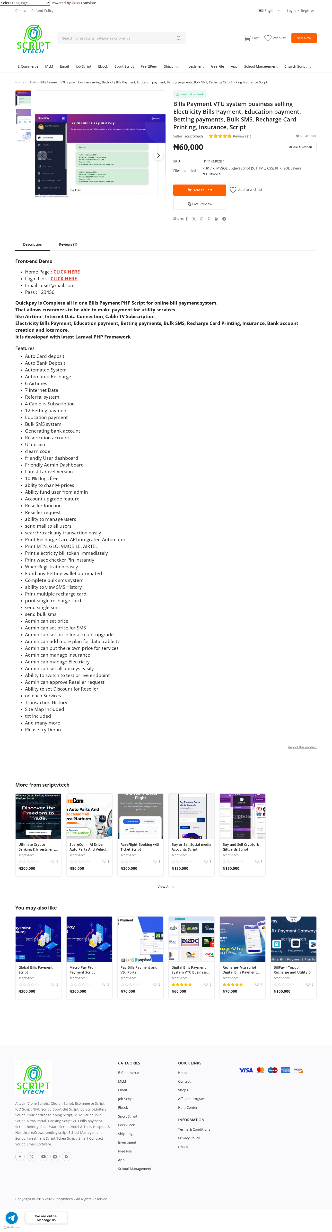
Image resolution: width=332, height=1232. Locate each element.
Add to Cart (203, 190)
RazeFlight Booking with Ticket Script (140, 847)
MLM (49, 66)
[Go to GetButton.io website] (11, 1227)
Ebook (103, 66)
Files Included (184, 170)
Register (307, 10)
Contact (21, 10)
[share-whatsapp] (201, 219)
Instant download (191, 94)
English (271, 10)
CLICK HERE (66, 272)
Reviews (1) (242, 136)
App (234, 66)
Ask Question (302, 147)
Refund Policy (42, 10)
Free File (217, 66)
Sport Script (124, 66)
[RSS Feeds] (66, 1156)
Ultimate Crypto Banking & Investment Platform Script (36, 849)
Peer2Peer (149, 66)
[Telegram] (55, 1156)
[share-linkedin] (216, 219)
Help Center (188, 1107)
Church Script (295, 66)
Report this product (302, 747)
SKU (176, 161)
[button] (158, 155)
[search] (179, 38)
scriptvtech (193, 136)
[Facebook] (20, 1156)
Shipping (171, 66)
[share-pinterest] (209, 219)
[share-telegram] (224, 219)
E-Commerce (28, 66)
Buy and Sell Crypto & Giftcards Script (241, 847)
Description (32, 244)
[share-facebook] (186, 219)
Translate (88, 2)
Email (64, 66)
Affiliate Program (191, 1098)
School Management (261, 66)
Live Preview (202, 204)
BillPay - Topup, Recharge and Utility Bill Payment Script (294, 972)
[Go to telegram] (12, 1218)
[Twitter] (31, 1156)
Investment (194, 66)
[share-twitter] (194, 219)
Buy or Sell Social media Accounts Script (191, 847)
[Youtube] (43, 1156)
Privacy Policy (189, 1138)
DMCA (183, 1146)
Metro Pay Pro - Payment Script (83, 969)
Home (19, 82)
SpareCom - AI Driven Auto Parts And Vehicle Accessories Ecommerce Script (89, 851)
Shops (183, 1090)
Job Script (83, 66)
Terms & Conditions (194, 1129)
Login (291, 10)
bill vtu (32, 82)
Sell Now (304, 38)
